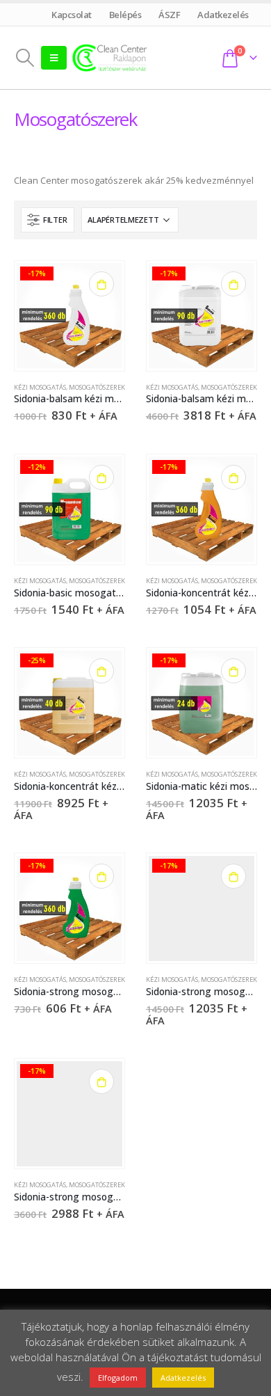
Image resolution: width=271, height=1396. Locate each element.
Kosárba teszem (101, 283)
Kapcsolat (72, 14)
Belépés (125, 14)
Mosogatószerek (97, 387)
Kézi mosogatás (40, 387)
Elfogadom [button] (118, 1377)
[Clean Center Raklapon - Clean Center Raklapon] (110, 57)
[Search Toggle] (24, 58)
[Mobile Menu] (54, 58)
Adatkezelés (223, 14)
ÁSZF (169, 14)
